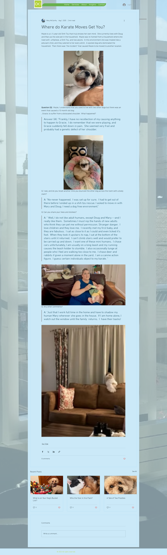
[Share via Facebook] (42, 452)
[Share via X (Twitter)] (48, 452)
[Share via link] (59, 452)
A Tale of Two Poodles (116, 498)
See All (134, 471)
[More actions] (124, 20)
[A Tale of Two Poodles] (120, 485)
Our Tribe (45, 444)
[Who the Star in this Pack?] (83, 485)
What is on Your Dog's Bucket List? (45, 499)
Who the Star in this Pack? (81, 498)
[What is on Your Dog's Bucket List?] (46, 485)
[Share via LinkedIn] (54, 452)
